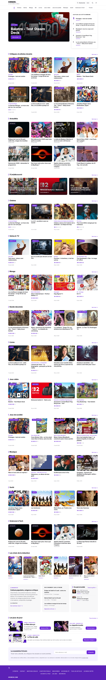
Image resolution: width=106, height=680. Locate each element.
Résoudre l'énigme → (89, 640)
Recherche (62, 673)
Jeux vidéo (47, 7)
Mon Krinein (56, 671)
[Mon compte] (96, 2)
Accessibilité (65, 671)
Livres (40, 7)
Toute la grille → (92, 587)
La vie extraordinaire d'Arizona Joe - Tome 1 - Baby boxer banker (86, 42)
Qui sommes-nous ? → (16, 605)
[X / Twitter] (9, 668)
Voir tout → (95, 54)
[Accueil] (14, 7)
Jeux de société (56, 7)
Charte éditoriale (45, 671)
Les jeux (54, 673)
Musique (65, 7)
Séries (25, 7)
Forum (90, 7)
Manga (31, 7)
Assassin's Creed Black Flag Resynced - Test (84, 36)
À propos (15, 671)
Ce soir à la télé (45, 673)
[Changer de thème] (92, 2)
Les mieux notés (88, 671)
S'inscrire (91, 652)
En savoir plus (84, 657)
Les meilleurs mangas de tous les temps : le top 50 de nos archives (85, 24)
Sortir (71, 7)
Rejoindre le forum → (50, 609)
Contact (22, 671)
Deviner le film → (45, 628)
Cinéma (19, 7)
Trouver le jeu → (91, 628)
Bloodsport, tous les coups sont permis (84, 29)
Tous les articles (76, 671)
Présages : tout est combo (84, 18)
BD (35, 7)
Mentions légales (32, 671)
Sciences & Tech (80, 7)
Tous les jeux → (93, 618)
